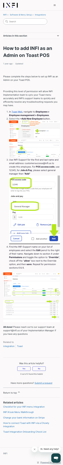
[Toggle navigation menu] (55, 5)
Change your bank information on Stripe (24, 417)
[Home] (10, 5)
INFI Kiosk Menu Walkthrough (18, 412)
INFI (5, 15)
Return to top (10, 392)
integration (9, 346)
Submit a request (43, 383)
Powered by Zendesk (50, 462)
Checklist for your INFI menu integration (24, 406)
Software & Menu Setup (21, 15)
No (39, 368)
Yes (23, 368)
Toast (20, 346)
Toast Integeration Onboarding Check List (24, 431)
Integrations (40, 15)
